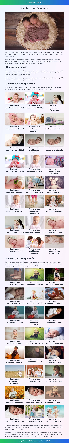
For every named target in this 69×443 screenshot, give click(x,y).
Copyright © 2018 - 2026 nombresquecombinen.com (32, 441)
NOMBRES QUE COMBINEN (34, 2)
